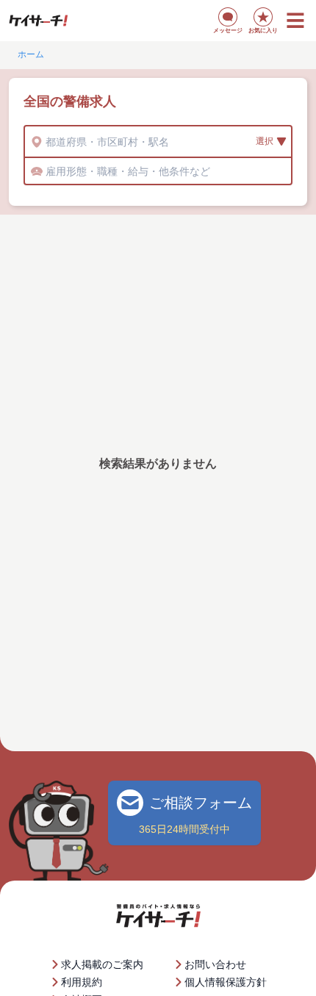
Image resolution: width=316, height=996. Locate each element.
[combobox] (47, 142)
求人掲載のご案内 (102, 964)
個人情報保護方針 (225, 982)
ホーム (31, 54)
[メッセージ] (227, 16)
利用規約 (81, 982)
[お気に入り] (263, 16)
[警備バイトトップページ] (38, 20)
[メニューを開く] (295, 20)
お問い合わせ (215, 964)
